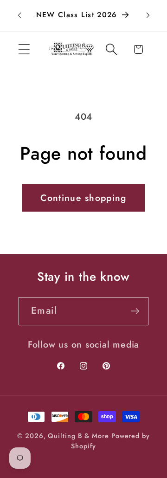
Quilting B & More (78, 435)
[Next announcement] (148, 15)
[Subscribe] (135, 311)
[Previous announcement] (19, 15)
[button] (24, 49)
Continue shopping (83, 197)
